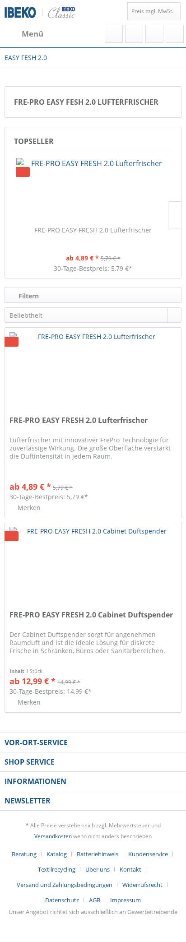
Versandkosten (53, 836)
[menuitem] (24, 34)
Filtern (28, 296)
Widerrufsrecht (142, 885)
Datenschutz (62, 900)
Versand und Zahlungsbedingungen (64, 885)
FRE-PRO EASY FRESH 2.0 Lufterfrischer (93, 230)
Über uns (97, 869)
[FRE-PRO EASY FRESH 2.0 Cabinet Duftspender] (93, 567)
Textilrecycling (56, 869)
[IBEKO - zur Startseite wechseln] (40, 12)
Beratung (24, 854)
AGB (94, 900)
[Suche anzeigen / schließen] (114, 34)
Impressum (125, 900)
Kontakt (130, 869)
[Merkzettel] (134, 34)
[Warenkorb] (175, 34)
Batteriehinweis (97, 854)
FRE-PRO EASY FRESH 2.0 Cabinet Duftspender (91, 615)
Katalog (56, 854)
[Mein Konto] (154, 34)
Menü (32, 33)
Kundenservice (148, 854)
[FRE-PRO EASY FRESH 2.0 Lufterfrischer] (93, 189)
